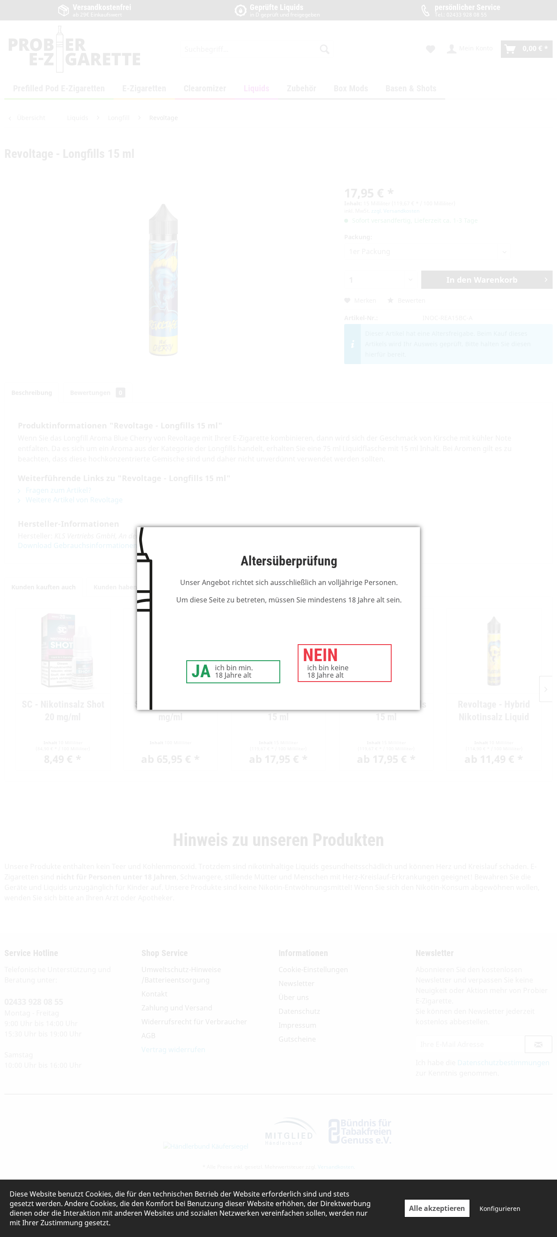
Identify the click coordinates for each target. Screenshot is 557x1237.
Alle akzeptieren (437, 1208)
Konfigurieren (500, 1208)
